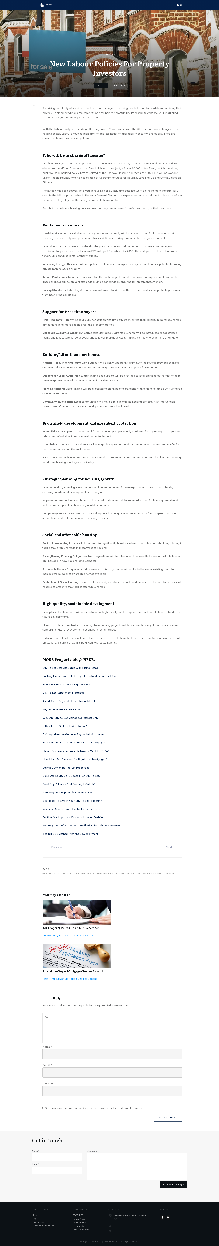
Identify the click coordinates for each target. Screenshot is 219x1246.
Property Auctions (81, 1229)
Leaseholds (78, 1226)
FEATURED (100, 85)
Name (47, 1046)
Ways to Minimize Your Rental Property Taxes (71, 809)
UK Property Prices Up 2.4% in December (71, 928)
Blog (34, 1218)
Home (35, 1215)
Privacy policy (38, 1222)
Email (47, 1065)
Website (47, 1083)
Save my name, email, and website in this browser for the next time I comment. (94, 1108)
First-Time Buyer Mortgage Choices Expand (73, 971)
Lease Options (80, 1222)
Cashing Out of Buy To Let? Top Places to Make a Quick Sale (80, 676)
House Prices (79, 1219)
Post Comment (168, 1118)
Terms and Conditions (43, 1225)
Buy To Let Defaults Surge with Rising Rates (70, 667)
